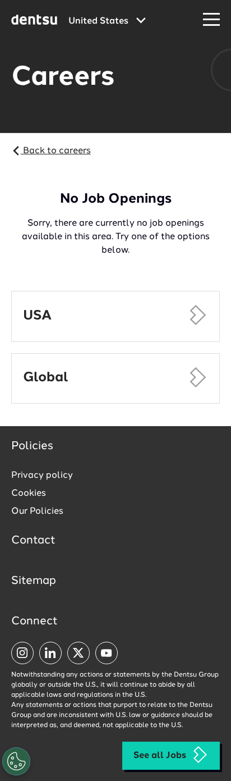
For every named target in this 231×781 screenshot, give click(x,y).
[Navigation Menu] (211, 20)
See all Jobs (159, 755)
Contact (33, 540)
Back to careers (56, 151)
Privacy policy (42, 475)
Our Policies (37, 511)
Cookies (28, 493)
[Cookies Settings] (16, 761)
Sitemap (33, 581)
